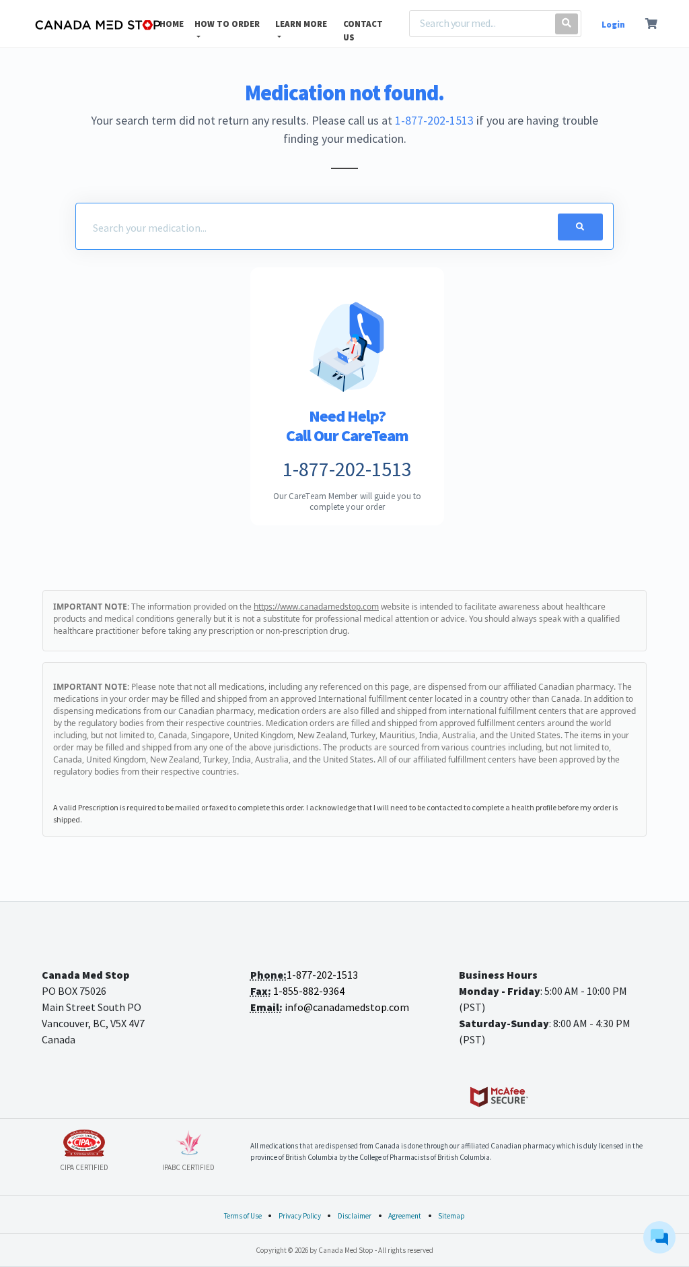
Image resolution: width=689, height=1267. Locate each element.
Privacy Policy (300, 1216)
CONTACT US (363, 30)
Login (613, 24)
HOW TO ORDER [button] (227, 24)
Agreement (404, 1216)
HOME (171, 24)
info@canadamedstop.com (347, 1007)
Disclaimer (354, 1216)
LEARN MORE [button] (301, 24)
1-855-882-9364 (308, 991)
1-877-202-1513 (434, 120)
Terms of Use (243, 1216)
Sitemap (451, 1216)
